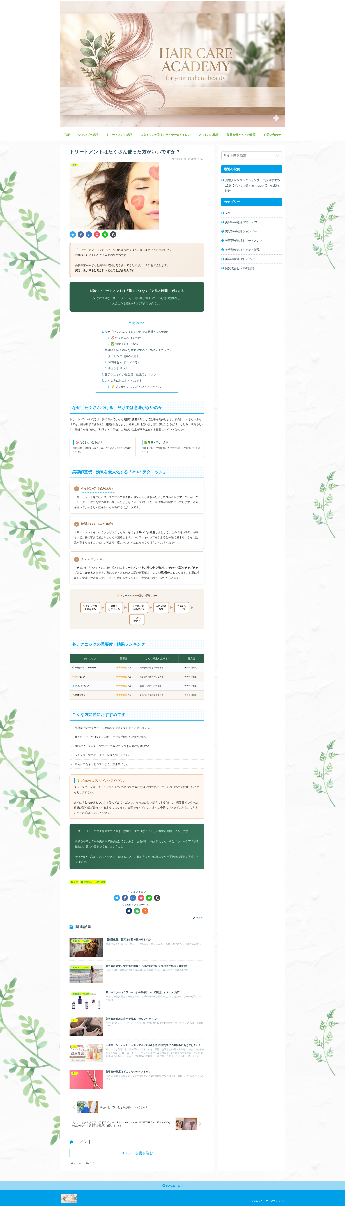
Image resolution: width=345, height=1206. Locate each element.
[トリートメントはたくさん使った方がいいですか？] (89, 234)
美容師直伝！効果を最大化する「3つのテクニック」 (138, 350)
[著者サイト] (129, 911)
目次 (131, 323)
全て (75, 882)
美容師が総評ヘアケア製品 (242, 249)
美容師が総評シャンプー (241, 231)
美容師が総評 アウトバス (241, 222)
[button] (278, 155)
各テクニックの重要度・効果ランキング (130, 374)
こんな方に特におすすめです (123, 380)
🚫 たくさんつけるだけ (126, 337)
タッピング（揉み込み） (124, 356)
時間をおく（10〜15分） (124, 362)
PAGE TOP (174, 1185)
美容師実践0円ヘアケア (240, 258)
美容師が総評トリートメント (244, 240)
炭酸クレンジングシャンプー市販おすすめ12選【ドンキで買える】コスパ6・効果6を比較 (252, 185)
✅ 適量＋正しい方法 (124, 343)
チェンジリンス (118, 368)
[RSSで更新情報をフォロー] (145, 911)
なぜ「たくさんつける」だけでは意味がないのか (136, 331)
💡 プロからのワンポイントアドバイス (136, 386)
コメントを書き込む (137, 1153)
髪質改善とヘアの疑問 (94, 882)
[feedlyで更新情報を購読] (137, 911)
